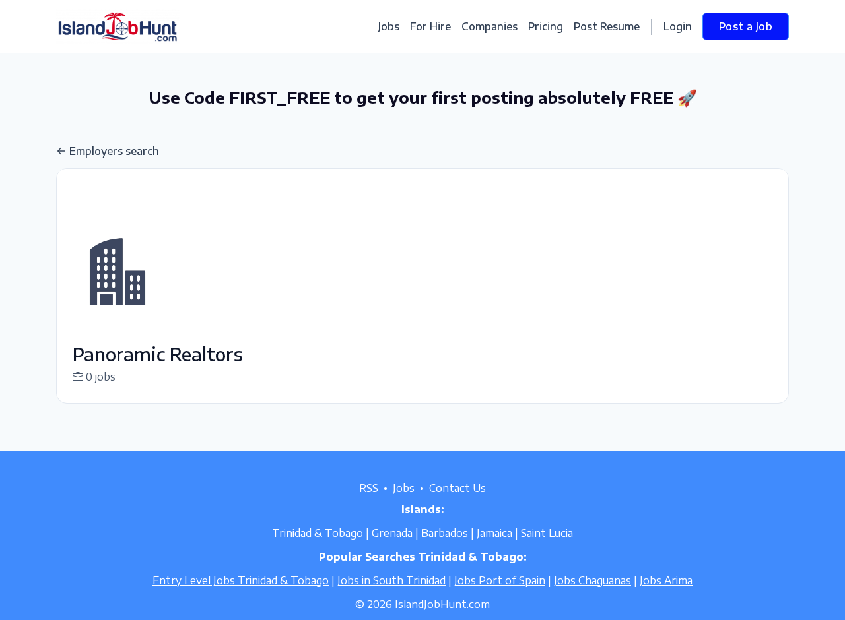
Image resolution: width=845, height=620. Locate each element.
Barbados (444, 533)
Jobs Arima (666, 580)
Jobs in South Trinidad (391, 580)
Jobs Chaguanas (592, 580)
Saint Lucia (547, 533)
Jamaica (494, 533)
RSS (368, 488)
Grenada (392, 533)
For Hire (430, 26)
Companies (489, 26)
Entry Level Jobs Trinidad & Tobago (240, 580)
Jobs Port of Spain (499, 580)
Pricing (545, 26)
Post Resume (607, 26)
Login (677, 26)
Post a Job (745, 26)
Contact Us (457, 488)
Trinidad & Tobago (317, 533)
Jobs (388, 26)
